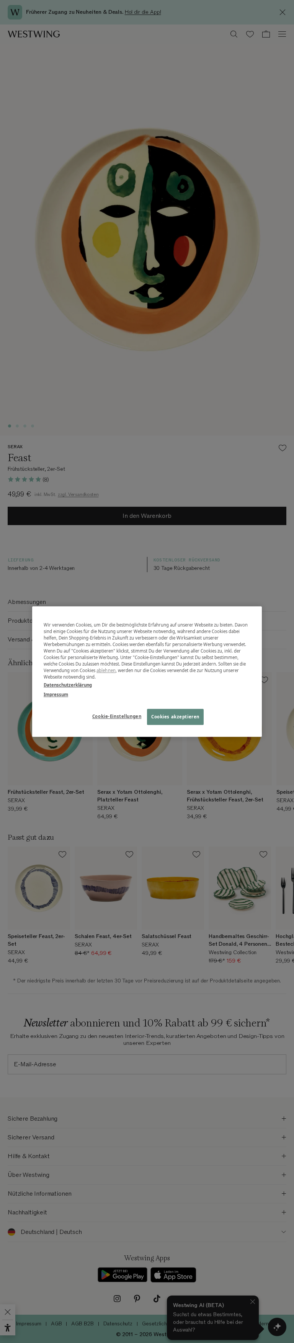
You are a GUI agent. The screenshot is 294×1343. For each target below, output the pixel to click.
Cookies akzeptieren (175, 717)
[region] (147, 671)
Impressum (56, 694)
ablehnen (106, 670)
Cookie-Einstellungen (116, 716)
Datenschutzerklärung (68, 685)
